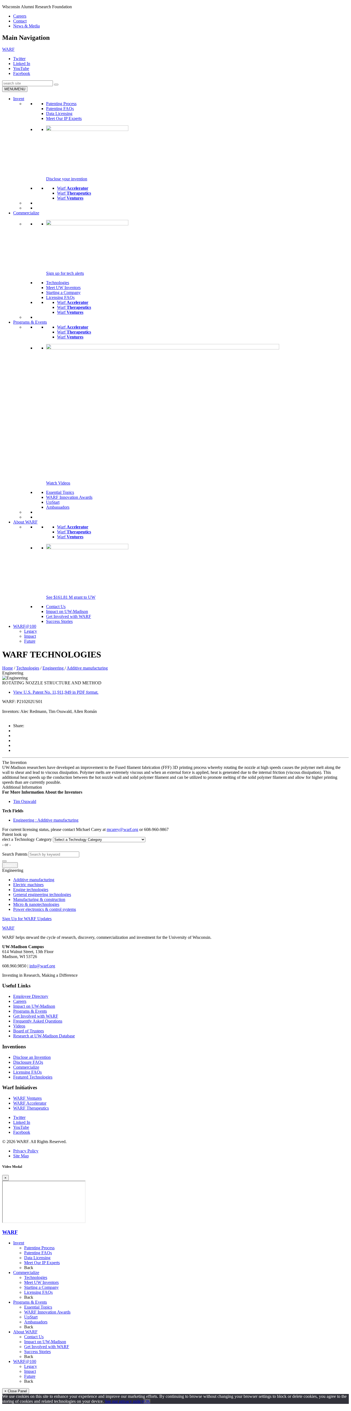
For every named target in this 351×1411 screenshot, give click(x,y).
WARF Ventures (27, 1098)
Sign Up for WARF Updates (27, 918)
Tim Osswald (24, 801)
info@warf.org (42, 966)
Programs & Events (30, 322)
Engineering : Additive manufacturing (45, 820)
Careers (19, 16)
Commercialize (26, 213)
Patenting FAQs (60, 108)
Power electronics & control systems (44, 909)
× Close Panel (15, 1391)
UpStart (53, 502)
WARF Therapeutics (31, 1108)
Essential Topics (60, 492)
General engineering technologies (42, 894)
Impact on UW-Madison (67, 611)
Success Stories (59, 621)
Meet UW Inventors (63, 287)
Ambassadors (57, 507)
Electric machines (28, 884)
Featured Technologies (32, 1077)
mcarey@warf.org (122, 829)
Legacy (30, 631)
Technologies (57, 282)
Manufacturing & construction (39, 899)
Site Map (21, 1156)
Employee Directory (30, 996)
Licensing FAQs (60, 297)
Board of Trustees (28, 1031)
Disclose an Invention (32, 1057)
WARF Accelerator (29, 1103)
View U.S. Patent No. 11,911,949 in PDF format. (55, 692)
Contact (20, 21)
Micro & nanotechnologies (36, 904)
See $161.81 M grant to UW (70, 597)
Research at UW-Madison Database (44, 1036)
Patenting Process (61, 103)
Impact (30, 636)
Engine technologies (30, 889)
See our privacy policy (124, 1401)
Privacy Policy (25, 1151)
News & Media (26, 26)
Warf (72, 188)
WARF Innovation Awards (69, 497)
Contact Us (56, 606)
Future (29, 641)
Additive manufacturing (87, 668)
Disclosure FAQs (28, 1062)
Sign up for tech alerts (65, 273)
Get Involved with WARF (68, 616)
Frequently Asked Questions (37, 1021)
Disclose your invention (66, 179)
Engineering (54, 668)
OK (147, 1401)
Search (10, 865)
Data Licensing (59, 113)
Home (7, 668)
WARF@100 (24, 626)
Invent (18, 98)
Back (28, 1267)
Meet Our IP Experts (64, 118)
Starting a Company (63, 292)
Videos (19, 1026)
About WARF (25, 522)
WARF (10, 1232)
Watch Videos (58, 483)
